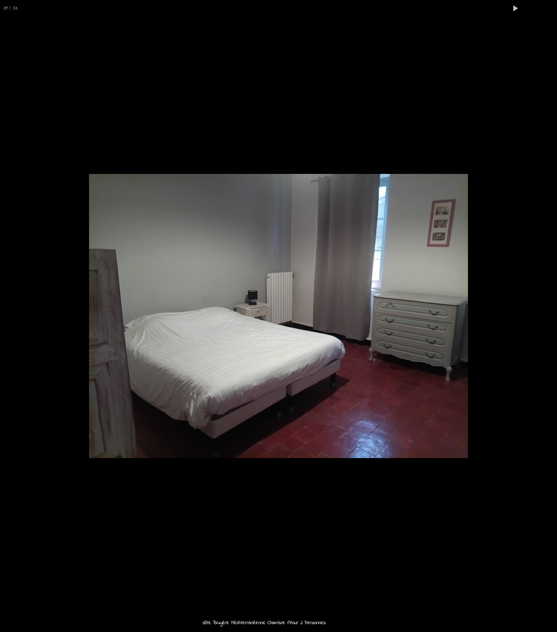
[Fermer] (548, 8)
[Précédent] (13, 316)
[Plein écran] (532, 8)
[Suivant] (543, 316)
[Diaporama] (515, 8)
